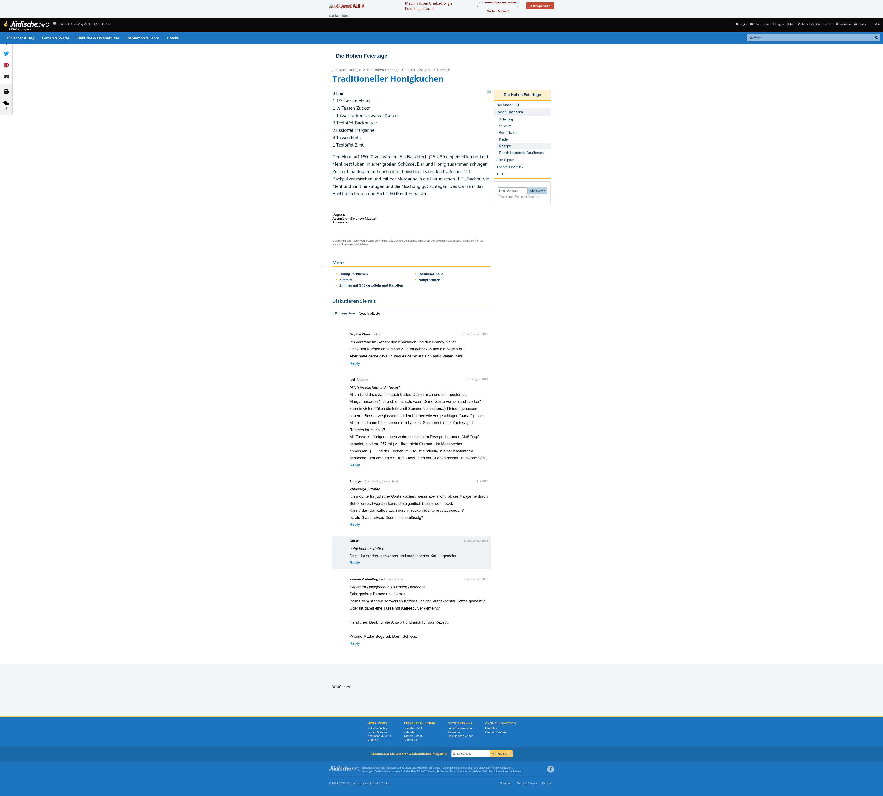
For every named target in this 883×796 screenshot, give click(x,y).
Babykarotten (429, 280)
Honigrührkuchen (353, 274)
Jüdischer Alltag (21, 38)
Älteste (375, 313)
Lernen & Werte (55, 38)
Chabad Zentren (495, 732)
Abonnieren (411, 740)
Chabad (406, 767)
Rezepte (443, 69)
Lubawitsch (418, 767)
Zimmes (345, 280)
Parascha (454, 732)
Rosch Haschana (418, 69)
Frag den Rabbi (784, 24)
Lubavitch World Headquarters (496, 767)
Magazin (372, 740)
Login (743, 24)
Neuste (364, 313)
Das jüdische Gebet (460, 736)
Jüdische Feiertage (346, 69)
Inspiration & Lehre (143, 38)
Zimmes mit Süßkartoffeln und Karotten (371, 285)
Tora (452, 771)
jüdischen (488, 771)
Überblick (491, 728)
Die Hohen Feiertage (361, 56)
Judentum (461, 771)
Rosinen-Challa (431, 274)
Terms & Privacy (527, 783)
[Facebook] (550, 769)
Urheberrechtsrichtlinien (354, 244)
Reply (355, 363)
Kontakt (547, 783)
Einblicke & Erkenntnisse (98, 38)
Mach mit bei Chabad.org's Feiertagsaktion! (428, 5)
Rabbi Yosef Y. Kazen (423, 771)
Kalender (409, 732)
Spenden (844, 24)
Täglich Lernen (413, 736)
